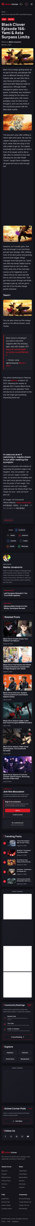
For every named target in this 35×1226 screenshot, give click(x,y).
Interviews (22, 1184)
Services (4, 1184)
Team (3, 1187)
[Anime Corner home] (10, 4)
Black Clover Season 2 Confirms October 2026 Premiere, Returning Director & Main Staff (16, 777)
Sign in (17, 810)
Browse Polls (6, 1202)
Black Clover (8, 520)
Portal (3, 1221)
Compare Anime (7, 1208)
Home (3, 12)
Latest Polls (5, 1198)
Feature (11, 19)
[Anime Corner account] (26, 4)
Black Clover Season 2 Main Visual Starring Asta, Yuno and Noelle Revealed (15, 749)
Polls (8, 1221)
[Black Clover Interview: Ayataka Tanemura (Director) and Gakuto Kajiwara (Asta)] (17, 682)
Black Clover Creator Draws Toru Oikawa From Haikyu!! (15, 640)
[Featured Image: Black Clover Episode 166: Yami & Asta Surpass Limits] (17, 56)
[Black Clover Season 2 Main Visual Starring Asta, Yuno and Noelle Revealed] (17, 736)
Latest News (23, 1171)
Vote (30, 1108)
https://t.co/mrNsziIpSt (16, 349)
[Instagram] (16, 1136)
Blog (4, 19)
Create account (18, 814)
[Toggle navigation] (31, 4)
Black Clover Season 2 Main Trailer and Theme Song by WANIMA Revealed (17, 722)
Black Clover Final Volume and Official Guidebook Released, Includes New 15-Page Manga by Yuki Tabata (17, 667)
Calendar (25, 1052)
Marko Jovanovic (15, 42)
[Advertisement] (17, 906)
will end (14, 380)
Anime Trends (6, 1205)
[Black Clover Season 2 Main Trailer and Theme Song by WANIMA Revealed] (17, 710)
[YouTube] (22, 1136)
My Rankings (23, 1208)
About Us (4, 1171)
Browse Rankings (24, 1198)
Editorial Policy (6, 1177)
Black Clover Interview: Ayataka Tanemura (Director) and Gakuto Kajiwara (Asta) (15, 695)
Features (22, 1187)
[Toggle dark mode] (21, 4)
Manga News (25, 1059)
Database (10, 1052)
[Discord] (28, 1136)
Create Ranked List (25, 1202)
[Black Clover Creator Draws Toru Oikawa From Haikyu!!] (17, 628)
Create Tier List (24, 1205)
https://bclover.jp (23, 503)
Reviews (21, 1180)
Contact (4, 1174)
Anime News (10, 1059)
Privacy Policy (6, 1180)
